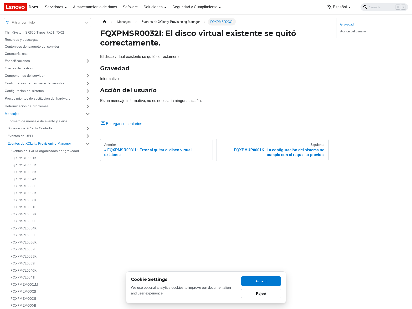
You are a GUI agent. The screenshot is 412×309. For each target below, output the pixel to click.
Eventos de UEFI (20, 136)
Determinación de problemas (26, 106)
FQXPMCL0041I (22, 277)
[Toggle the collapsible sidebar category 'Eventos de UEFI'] (87, 136)
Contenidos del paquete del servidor (32, 46)
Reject (261, 293)
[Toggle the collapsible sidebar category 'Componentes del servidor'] (87, 76)
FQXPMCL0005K (23, 193)
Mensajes (12, 114)
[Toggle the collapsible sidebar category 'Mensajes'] (87, 114)
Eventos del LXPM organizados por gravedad (44, 151)
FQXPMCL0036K (23, 242)
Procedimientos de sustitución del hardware (38, 98)
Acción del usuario (353, 31)
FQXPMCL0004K (23, 179)
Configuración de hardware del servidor (34, 83)
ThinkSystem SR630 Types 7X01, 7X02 (34, 32)
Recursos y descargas (21, 39)
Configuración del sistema (24, 91)
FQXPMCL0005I (22, 186)
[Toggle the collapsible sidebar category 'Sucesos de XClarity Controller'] (87, 128)
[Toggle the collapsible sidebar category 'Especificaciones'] (87, 61)
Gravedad (347, 24)
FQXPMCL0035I (22, 235)
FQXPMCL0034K (23, 228)
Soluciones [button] (153, 7)
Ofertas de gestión (19, 68)
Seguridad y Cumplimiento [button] (194, 7)
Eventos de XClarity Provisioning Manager (39, 143)
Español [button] (340, 7)
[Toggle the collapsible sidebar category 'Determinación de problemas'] (87, 106)
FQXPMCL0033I (22, 221)
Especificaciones (17, 61)
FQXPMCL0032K (23, 214)
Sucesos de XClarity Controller (31, 128)
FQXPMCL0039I (22, 263)
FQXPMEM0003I (23, 298)
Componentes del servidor (25, 75)
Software (130, 7)
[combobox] (12, 22)
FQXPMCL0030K (23, 200)
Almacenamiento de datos (95, 7)
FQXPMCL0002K (23, 165)
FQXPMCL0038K (23, 256)
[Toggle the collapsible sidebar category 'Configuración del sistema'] (87, 91)
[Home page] (104, 21)
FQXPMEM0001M (24, 284)
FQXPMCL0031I (22, 207)
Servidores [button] (54, 7)
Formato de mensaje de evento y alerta (37, 121)
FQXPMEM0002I (23, 291)
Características (16, 54)
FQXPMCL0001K (23, 158)
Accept (261, 281)
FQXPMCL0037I (22, 249)
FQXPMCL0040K (23, 270)
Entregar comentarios (124, 124)
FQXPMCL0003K (23, 172)
